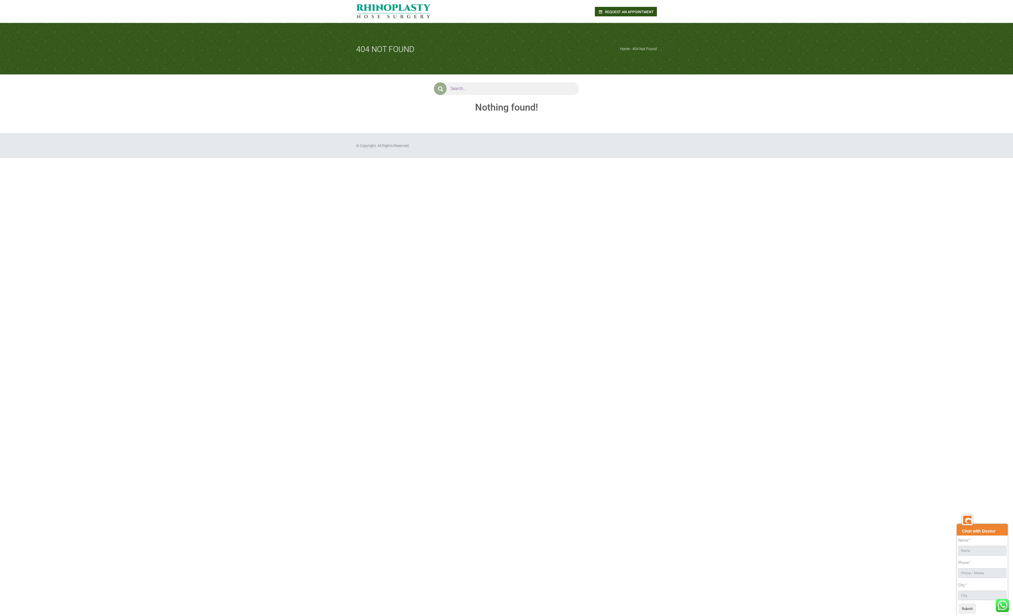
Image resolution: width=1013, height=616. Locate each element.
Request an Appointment (629, 12)
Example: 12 (422, 169)
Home (625, 49)
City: (962, 584)
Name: (964, 540)
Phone (964, 562)
